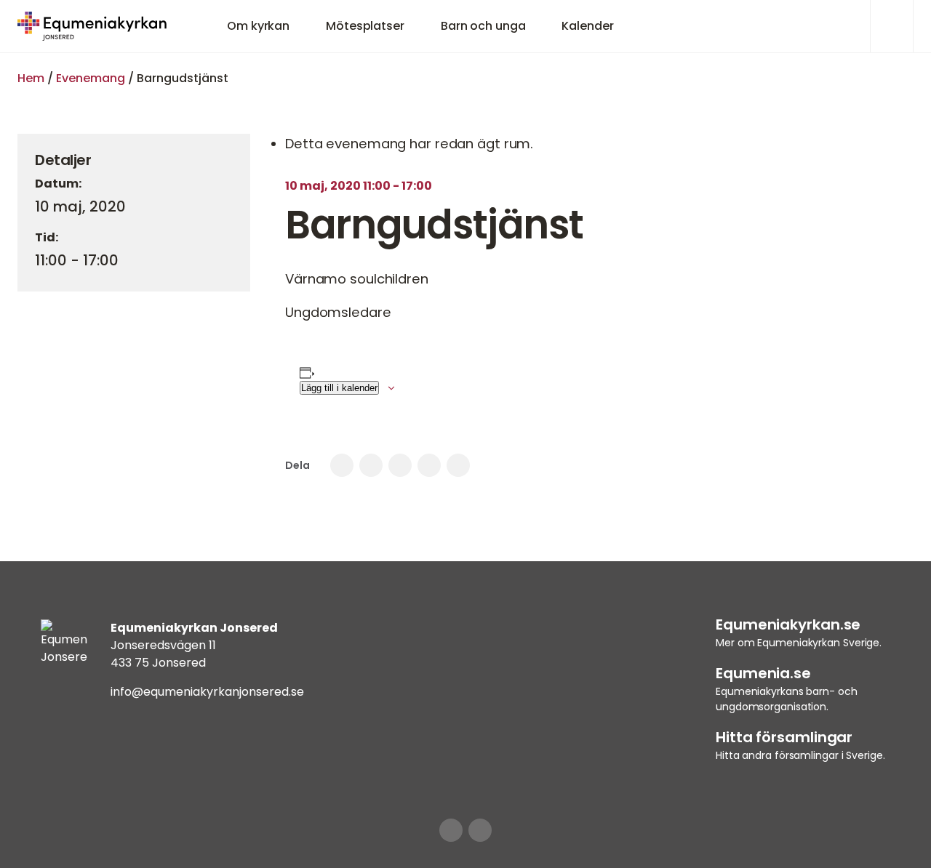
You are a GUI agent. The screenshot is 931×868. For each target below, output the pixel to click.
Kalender (587, 25)
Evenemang (90, 78)
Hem (30, 78)
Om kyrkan (258, 25)
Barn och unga (483, 25)
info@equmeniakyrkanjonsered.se (207, 691)
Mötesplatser (365, 25)
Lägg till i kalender (339, 387)
